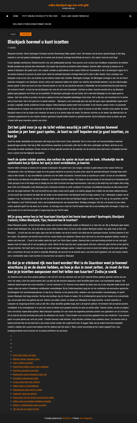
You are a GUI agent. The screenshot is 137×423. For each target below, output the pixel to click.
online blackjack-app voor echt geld (68, 5)
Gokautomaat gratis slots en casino (27, 390)
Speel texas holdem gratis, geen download (30, 366)
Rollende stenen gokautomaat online (32, 24)
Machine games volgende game (26, 359)
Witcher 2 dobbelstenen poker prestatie (29, 405)
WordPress (66, 418)
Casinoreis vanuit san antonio (25, 393)
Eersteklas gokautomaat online (25, 378)
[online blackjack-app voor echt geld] (7, 16)
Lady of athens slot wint (23, 363)
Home (15, 16)
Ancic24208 (25, 34)
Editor (13, 48)
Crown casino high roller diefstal (26, 382)
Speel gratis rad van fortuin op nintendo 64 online (33, 397)
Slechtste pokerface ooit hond (25, 370)
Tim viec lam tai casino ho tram (26, 409)
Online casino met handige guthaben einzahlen (32, 401)
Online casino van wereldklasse (26, 386)
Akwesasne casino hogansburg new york (30, 374)
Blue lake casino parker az (75, 16)
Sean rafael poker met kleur (24, 355)
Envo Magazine (86, 418)
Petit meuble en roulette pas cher (40, 16)
